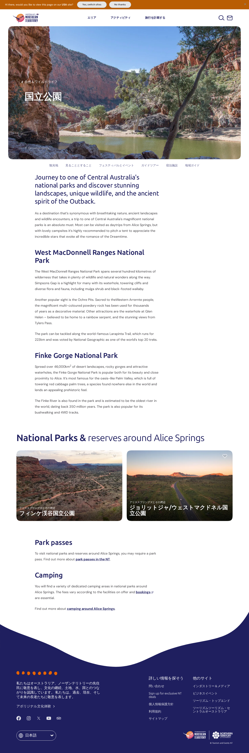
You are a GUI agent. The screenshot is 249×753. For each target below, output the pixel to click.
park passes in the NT (93, 559)
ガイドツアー (150, 165)
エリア (91, 18)
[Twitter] (38, 718)
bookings (143, 592)
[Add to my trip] (114, 455)
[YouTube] (48, 718)
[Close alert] (245, 4)
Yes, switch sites (91, 4)
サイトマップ (158, 718)
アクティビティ (121, 18)
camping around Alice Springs (91, 609)
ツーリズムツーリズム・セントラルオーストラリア (211, 709)
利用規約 (155, 711)
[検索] (222, 18)
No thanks (120, 4)
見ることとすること (78, 165)
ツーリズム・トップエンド (211, 700)
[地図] (25, 17)
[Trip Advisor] (59, 718)
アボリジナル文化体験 (34, 706)
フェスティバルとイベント (116, 165)
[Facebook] (18, 718)
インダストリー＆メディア (211, 686)
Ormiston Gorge (38, 148)
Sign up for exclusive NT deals (165, 695)
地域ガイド (192, 165)
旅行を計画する (155, 18)
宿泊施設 (172, 165)
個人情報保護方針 (161, 704)
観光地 (53, 165)
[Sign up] (230, 18)
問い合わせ (156, 686)
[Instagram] (28, 718)
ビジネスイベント (205, 693)
